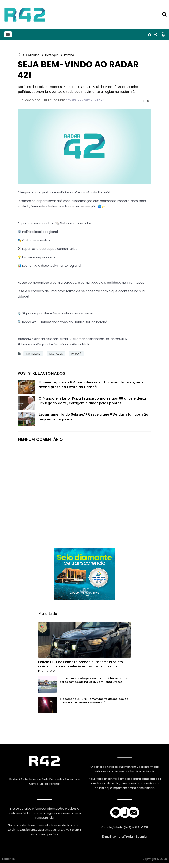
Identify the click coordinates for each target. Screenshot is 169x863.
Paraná (69, 55)
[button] (8, 34)
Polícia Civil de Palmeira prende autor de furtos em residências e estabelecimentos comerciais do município (80, 666)
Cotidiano (32, 55)
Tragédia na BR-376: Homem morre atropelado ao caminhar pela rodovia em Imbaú (94, 701)
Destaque (51, 55)
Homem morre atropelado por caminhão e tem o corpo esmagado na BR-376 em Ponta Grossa (93, 680)
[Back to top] (159, 853)
